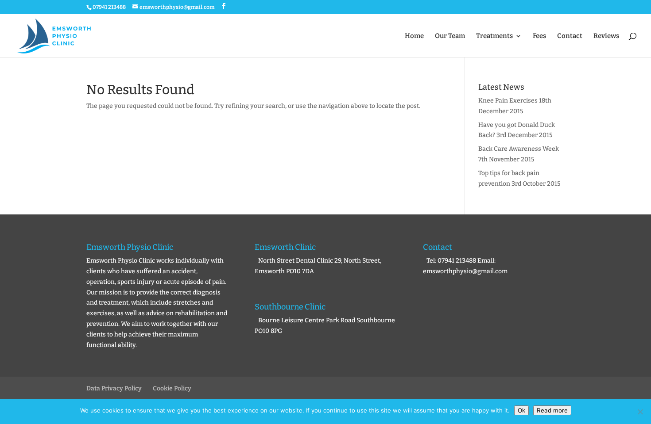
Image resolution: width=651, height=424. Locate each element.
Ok (521, 410)
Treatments (494, 36)
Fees (539, 36)
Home (414, 36)
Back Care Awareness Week (518, 149)
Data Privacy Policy (114, 388)
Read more (552, 410)
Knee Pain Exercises (508, 100)
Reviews (606, 36)
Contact (569, 36)
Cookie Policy (172, 388)
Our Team (450, 36)
